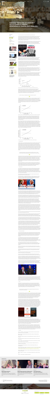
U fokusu (25, 1)
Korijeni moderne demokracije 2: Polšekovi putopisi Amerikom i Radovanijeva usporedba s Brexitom (25, 372)
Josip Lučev (39, 19)
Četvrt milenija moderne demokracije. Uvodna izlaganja (38, 372)
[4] (11, 44)
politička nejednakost (12, 41)
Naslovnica (21, 1)
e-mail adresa (27, 386)
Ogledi (10, 35)
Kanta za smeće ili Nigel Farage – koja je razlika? (12, 52)
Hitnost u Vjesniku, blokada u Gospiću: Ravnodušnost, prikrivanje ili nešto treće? (12, 60)
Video (31, 1)
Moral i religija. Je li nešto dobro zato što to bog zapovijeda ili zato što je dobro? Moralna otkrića (7, 381)
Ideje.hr (2, 375)
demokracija (11, 40)
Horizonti (28, 1)
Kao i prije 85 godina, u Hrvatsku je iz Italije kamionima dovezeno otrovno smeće (12, 76)
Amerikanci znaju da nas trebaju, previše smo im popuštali (11, 68)
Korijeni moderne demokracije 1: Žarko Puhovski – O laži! (6, 372)
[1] (9, 44)
